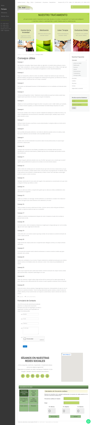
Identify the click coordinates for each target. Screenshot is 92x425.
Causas (75, 69)
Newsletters (52, 2)
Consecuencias (77, 71)
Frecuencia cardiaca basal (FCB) (24, 392)
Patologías (4, 9)
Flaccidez (74, 83)
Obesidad (31, 54)
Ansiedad (74, 78)
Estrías (4, 33)
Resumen (33, 405)
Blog (28, 2)
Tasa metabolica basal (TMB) (33, 400)
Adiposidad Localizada (5, 36)
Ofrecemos (4, 12)
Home (2, 5)
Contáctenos (38, 2)
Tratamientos (76, 73)
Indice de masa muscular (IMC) (33, 393)
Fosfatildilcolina (6, 48)
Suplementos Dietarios (5, 36)
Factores (75, 67)
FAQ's (32, 2)
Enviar (25, 346)
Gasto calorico (24, 405)
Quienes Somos (21, 2)
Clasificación (76, 65)
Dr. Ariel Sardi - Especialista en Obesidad (48, 422)
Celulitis (74, 81)
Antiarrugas (5, 39)
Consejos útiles (77, 75)
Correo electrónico (31, 296)
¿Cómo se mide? (77, 63)
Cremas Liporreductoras (6, 45)
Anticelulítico (5, 42)
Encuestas (45, 2)
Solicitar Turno (5, 16)
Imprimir (21, 296)
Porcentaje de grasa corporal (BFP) (24, 400)
